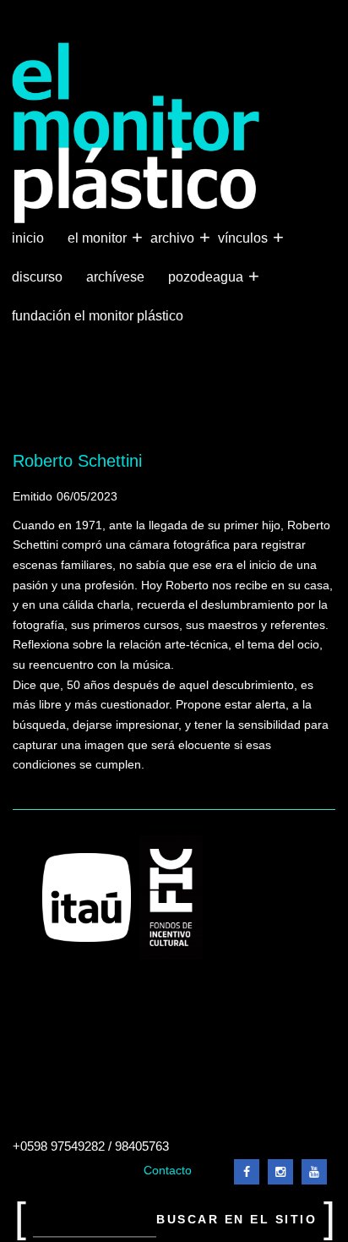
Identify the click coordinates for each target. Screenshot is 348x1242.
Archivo (174, 237)
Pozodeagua (207, 276)
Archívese (115, 277)
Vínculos (244, 237)
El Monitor (99, 237)
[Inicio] (136, 133)
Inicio (28, 238)
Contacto (168, 1170)
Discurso (37, 277)
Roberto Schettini (77, 460)
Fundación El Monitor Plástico (97, 316)
